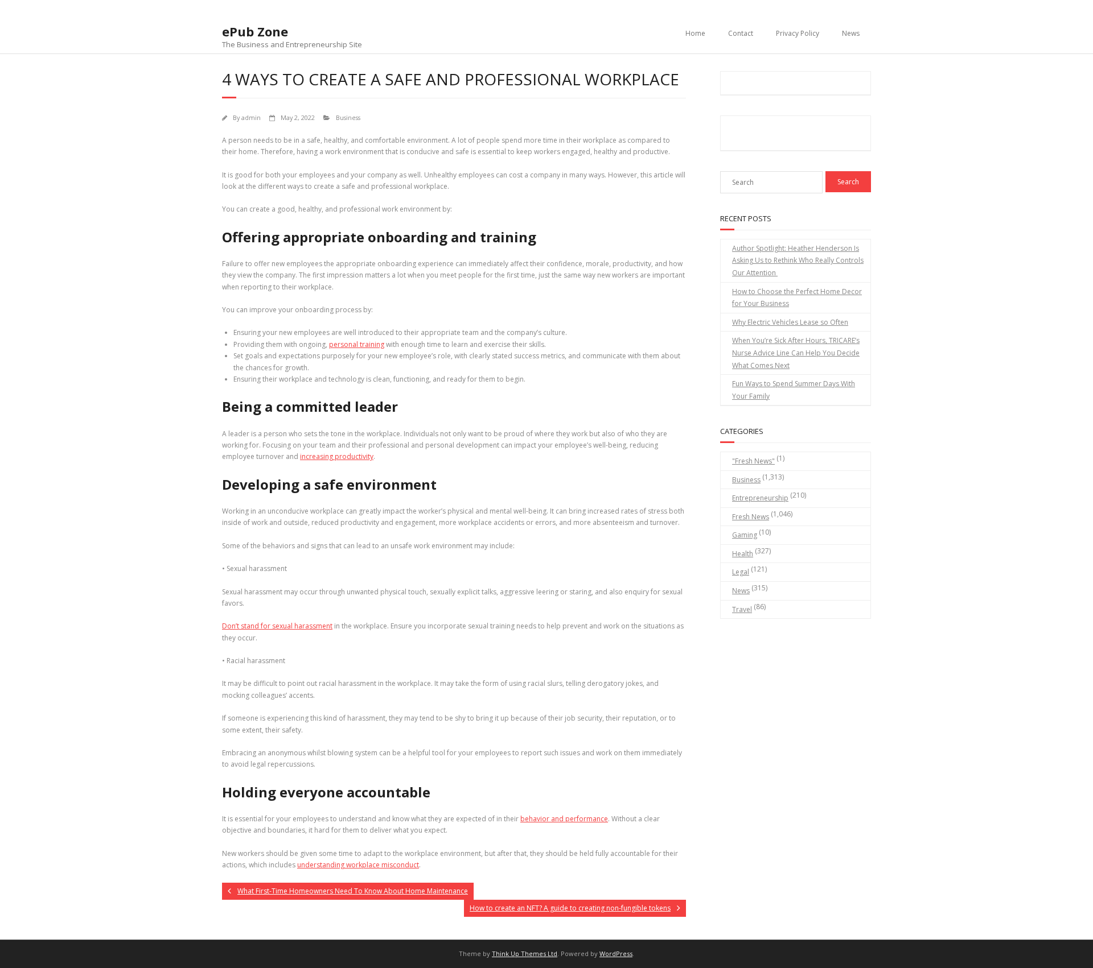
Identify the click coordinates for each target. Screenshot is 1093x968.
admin (251, 117)
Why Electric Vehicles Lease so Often (790, 322)
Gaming (744, 535)
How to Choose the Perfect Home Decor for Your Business (797, 298)
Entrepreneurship (760, 498)
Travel (742, 609)
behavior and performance (564, 819)
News (851, 33)
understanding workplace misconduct (358, 865)
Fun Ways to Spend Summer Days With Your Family (793, 390)
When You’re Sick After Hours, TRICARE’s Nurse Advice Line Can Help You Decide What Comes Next (796, 353)
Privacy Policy (797, 33)
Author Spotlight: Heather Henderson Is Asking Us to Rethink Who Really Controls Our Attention (798, 260)
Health (742, 554)
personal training (356, 344)
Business (348, 117)
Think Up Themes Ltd (524, 953)
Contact (740, 33)
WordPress (615, 953)
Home (695, 33)
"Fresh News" (753, 461)
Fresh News (750, 517)
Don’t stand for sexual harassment (277, 626)
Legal (740, 572)
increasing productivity (336, 456)
